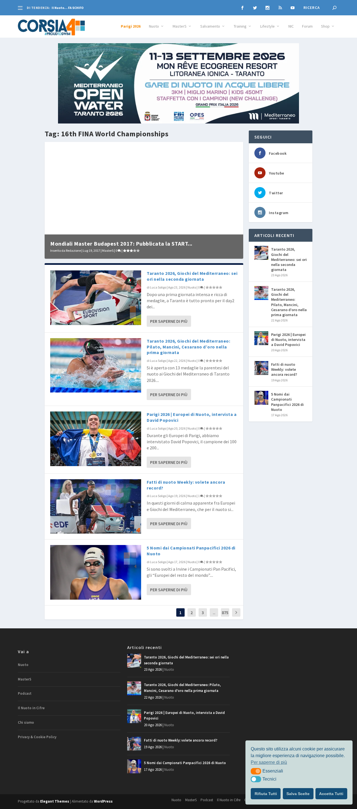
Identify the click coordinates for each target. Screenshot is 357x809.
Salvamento (210, 26)
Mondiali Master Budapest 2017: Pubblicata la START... (121, 243)
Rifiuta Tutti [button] (266, 793)
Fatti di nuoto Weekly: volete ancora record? (284, 369)
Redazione (73, 250)
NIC (291, 26)
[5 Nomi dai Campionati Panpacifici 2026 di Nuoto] (95, 572)
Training (240, 26)
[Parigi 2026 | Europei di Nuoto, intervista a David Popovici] (95, 438)
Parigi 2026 (131, 26)
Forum (307, 26)
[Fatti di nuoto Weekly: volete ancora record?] (95, 506)
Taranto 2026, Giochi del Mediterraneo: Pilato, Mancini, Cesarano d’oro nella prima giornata (188, 346)
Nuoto (154, 26)
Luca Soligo (158, 287)
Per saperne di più (168, 321)
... (214, 612)
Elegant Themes (54, 801)
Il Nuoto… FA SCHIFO (68, 8)
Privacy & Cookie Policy (37, 737)
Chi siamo (26, 722)
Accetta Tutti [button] (331, 793)
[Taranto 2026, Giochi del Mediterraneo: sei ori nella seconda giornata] (95, 297)
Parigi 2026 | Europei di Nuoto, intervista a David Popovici (288, 339)
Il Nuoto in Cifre (31, 708)
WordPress (103, 801)
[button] (256, 771)
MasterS (180, 26)
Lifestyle (267, 26)
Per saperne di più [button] (269, 762)
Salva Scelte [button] (298, 793)
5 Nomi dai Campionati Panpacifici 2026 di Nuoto (287, 402)
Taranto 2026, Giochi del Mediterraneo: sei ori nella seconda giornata (192, 276)
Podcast (25, 693)
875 (225, 612)
